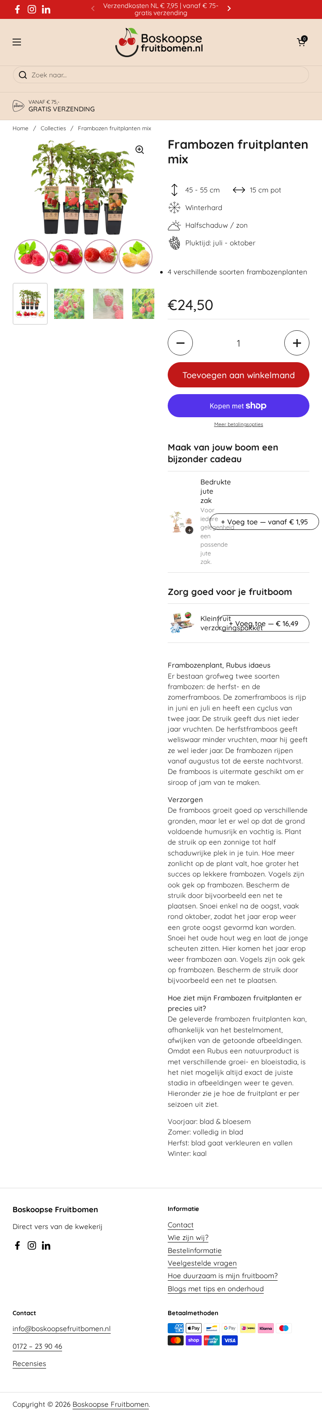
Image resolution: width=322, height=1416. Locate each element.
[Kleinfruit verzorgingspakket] (181, 623)
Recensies (29, 1363)
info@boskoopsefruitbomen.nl (62, 1328)
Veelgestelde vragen (202, 1262)
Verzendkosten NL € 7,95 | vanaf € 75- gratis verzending (160, 9)
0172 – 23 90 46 (37, 1346)
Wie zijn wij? (188, 1237)
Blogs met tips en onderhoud (216, 1288)
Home (21, 128)
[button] (301, 42)
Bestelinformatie (195, 1250)
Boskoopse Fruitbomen (111, 1404)
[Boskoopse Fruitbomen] (159, 42)
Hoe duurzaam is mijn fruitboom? (223, 1275)
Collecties (53, 128)
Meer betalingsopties (238, 424)
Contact (181, 1224)
